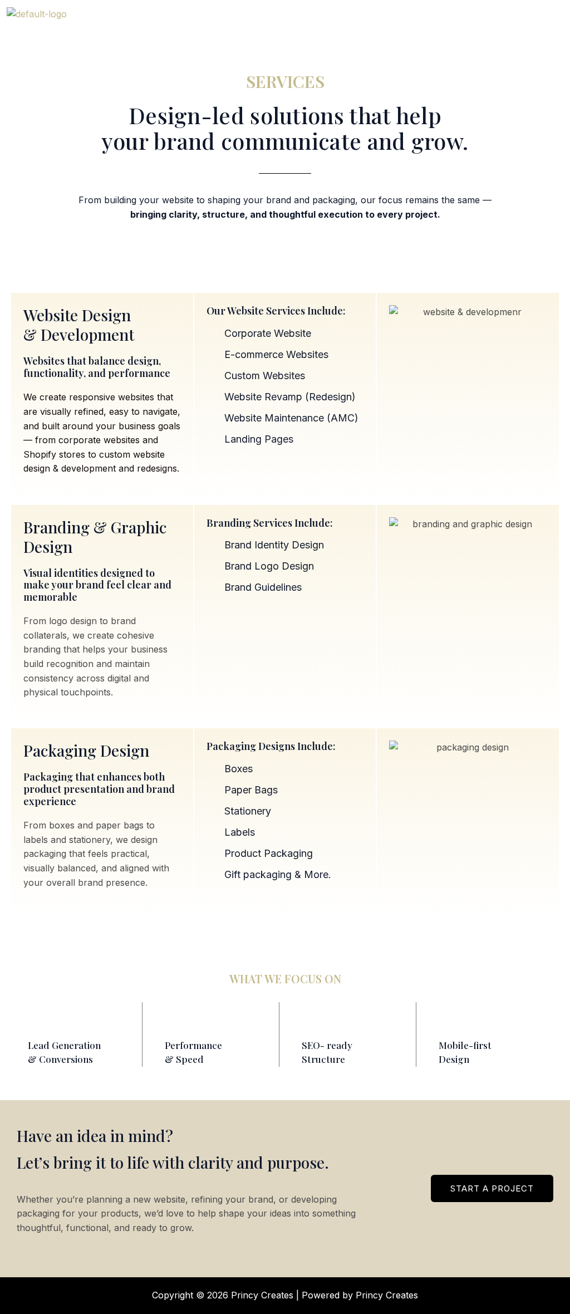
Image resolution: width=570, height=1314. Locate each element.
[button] (439, 21)
